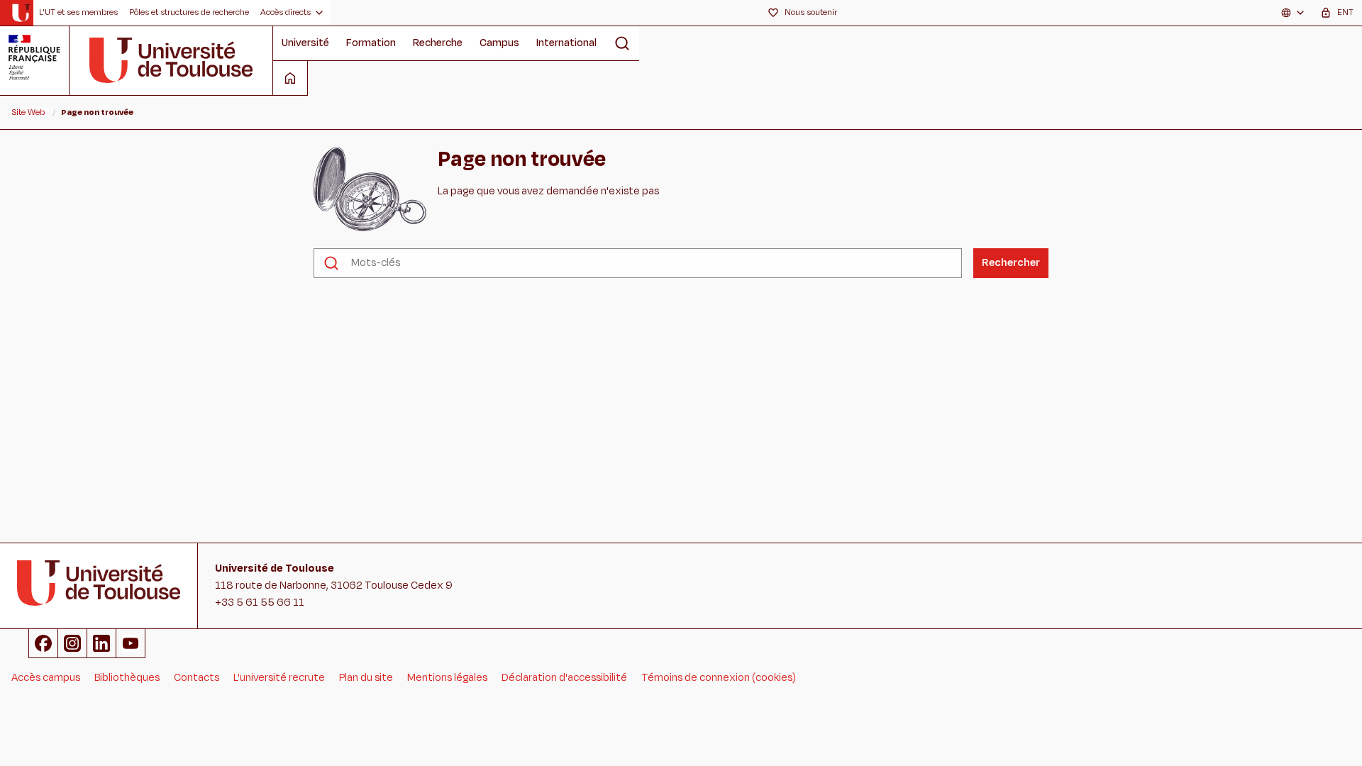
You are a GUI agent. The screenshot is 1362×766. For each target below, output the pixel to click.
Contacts (196, 677)
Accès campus (45, 677)
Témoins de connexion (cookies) (718, 677)
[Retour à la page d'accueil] (21, 13)
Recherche (438, 42)
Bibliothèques (127, 677)
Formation (371, 42)
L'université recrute (279, 677)
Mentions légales (447, 677)
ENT (1345, 12)
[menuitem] (78, 12)
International (566, 42)
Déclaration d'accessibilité (564, 677)
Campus (499, 42)
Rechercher (1011, 262)
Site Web (28, 112)
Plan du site (366, 677)
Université (305, 42)
